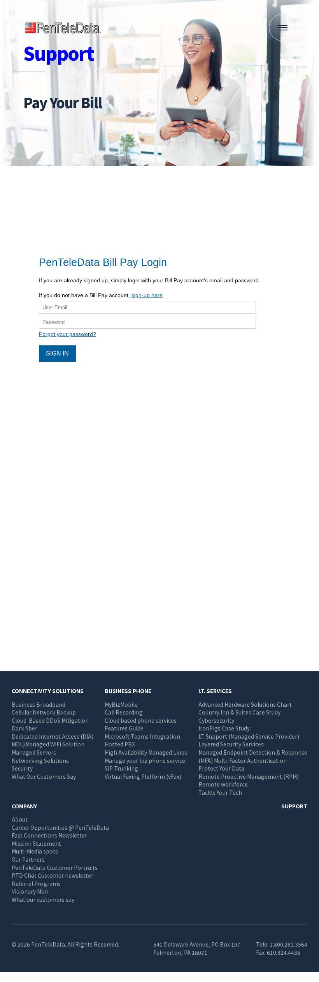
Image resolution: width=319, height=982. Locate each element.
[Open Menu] (282, 27)
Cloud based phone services (141, 720)
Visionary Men (30, 891)
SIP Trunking (121, 768)
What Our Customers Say (44, 776)
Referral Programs (36, 883)
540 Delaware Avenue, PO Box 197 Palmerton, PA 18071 (196, 948)
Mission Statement (36, 843)
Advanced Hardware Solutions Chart (245, 704)
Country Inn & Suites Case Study (239, 712)
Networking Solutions (40, 760)
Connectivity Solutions (48, 691)
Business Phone (128, 691)
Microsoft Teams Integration (142, 736)
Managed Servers (34, 752)
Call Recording (124, 712)
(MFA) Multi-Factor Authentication (242, 760)
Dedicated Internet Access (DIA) (52, 736)
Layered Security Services (231, 744)
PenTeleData (64, 27)
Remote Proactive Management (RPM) (248, 776)
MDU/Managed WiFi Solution (48, 744)
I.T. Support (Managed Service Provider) (248, 736)
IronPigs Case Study (224, 728)
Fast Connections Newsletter (49, 835)
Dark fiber (24, 728)
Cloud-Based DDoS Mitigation (50, 720)
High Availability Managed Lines (146, 752)
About (20, 819)
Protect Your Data (221, 768)
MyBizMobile (121, 704)
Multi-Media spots (35, 851)
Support (294, 806)
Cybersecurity (216, 720)
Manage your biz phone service (145, 760)
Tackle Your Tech (220, 792)
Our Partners (28, 859)
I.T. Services (215, 691)
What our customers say (43, 899)
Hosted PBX (120, 744)
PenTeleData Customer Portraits (55, 867)
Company (24, 806)
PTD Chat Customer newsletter (52, 875)
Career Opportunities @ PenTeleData (60, 827)
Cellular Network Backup (44, 712)
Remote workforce (223, 784)
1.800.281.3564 (288, 944)
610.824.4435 (283, 952)
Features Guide (124, 728)
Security (22, 768)
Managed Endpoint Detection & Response (252, 752)
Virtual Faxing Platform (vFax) (143, 776)
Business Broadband (38, 704)
